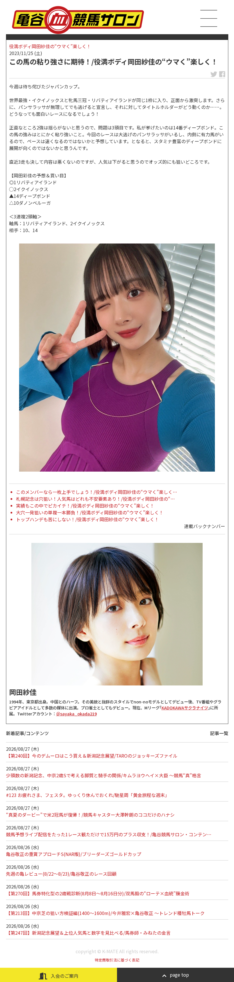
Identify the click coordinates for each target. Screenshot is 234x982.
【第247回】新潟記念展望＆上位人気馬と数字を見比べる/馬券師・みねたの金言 (88, 932)
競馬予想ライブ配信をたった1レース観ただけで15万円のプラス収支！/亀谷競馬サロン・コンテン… (108, 834)
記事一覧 (219, 733)
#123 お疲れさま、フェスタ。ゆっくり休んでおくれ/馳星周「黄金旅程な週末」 (88, 795)
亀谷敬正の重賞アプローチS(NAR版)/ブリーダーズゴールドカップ (73, 854)
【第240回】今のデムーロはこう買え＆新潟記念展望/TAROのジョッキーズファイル (91, 755)
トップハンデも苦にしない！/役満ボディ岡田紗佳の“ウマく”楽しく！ (87, 519)
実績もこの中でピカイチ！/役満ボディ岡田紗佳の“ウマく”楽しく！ (85, 505)
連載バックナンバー (204, 526)
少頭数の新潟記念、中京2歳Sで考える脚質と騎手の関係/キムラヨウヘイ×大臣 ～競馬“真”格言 (103, 775)
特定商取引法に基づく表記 (117, 960)
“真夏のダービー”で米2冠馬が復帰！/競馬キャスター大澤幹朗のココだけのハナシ (90, 814)
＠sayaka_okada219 (76, 714)
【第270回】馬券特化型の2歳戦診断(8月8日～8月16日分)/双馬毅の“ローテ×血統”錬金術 (97, 893)
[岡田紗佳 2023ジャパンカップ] (117, 358)
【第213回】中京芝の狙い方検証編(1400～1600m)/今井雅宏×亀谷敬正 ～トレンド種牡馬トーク (105, 913)
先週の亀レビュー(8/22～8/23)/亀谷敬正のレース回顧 (61, 873)
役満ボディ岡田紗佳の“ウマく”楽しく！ (50, 46)
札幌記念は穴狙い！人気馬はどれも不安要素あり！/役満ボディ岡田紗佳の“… (95, 498)
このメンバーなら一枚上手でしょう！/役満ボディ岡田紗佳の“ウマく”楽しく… (96, 491)
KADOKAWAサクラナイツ (185, 708)
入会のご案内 (64, 975)
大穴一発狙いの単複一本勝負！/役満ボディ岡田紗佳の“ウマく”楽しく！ (90, 512)
